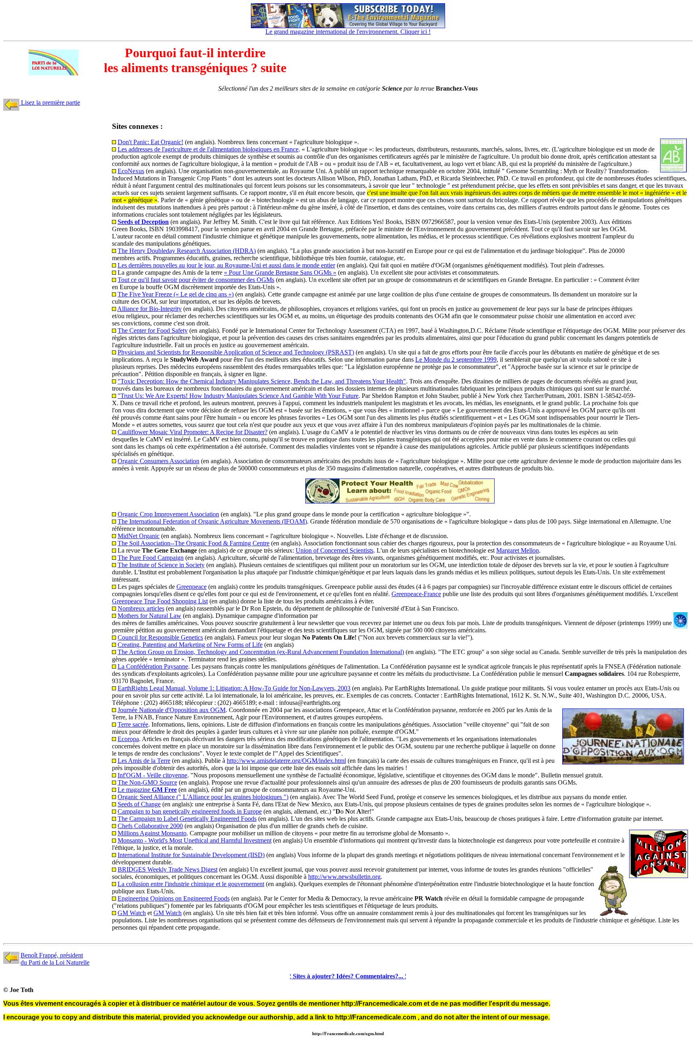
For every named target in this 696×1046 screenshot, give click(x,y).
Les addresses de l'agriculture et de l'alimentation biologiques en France (208, 149)
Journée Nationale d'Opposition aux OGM (172, 709)
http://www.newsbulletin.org (344, 876)
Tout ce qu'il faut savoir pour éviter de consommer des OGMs (196, 279)
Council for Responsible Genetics (160, 637)
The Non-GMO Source (147, 782)
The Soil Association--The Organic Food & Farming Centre (193, 543)
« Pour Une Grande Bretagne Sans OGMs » (280, 272)
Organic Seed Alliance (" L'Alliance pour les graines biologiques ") (203, 796)
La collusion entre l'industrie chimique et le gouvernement (191, 883)
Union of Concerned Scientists (334, 550)
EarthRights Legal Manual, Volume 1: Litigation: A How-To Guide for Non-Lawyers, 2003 (234, 688)
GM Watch (132, 912)
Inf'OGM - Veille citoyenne (152, 775)
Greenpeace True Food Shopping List (160, 601)
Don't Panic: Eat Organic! (150, 142)
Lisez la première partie (49, 102)
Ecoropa (128, 738)
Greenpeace (191, 586)
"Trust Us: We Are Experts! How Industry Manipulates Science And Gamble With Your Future (238, 395)
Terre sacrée (133, 724)
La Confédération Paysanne (153, 666)
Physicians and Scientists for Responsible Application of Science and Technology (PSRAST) (236, 352)
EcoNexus (131, 171)
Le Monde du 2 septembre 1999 (456, 359)
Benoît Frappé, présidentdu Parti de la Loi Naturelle (55, 959)
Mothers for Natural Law (149, 615)
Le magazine (147, 789)
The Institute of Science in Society (161, 564)
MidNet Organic (139, 535)
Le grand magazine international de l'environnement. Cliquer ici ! (348, 31)
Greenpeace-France (416, 593)
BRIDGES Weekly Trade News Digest (168, 869)
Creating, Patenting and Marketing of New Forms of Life (190, 644)
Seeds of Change (139, 804)
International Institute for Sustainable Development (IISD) (191, 854)
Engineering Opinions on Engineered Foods (174, 898)
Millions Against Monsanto (152, 833)
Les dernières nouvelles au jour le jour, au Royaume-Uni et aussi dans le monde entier (226, 265)
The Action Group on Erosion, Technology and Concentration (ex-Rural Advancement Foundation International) (261, 651)
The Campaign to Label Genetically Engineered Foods (187, 818)
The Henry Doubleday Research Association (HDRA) (187, 250)
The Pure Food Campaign (151, 557)
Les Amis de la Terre (144, 760)
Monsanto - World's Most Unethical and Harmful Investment (194, 840)
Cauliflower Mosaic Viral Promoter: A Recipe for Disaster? (192, 432)
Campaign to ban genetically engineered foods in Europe (190, 811)
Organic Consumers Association (158, 461)
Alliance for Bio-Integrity (149, 308)
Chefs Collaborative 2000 (150, 825)
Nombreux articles (141, 608)
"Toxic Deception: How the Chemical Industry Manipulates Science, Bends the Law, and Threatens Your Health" (262, 381)
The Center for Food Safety (153, 330)
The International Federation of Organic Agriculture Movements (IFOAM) (212, 521)
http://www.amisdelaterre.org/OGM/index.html (286, 760)
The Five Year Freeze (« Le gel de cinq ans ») (176, 294)
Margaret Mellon (517, 550)
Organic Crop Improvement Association (168, 514)
